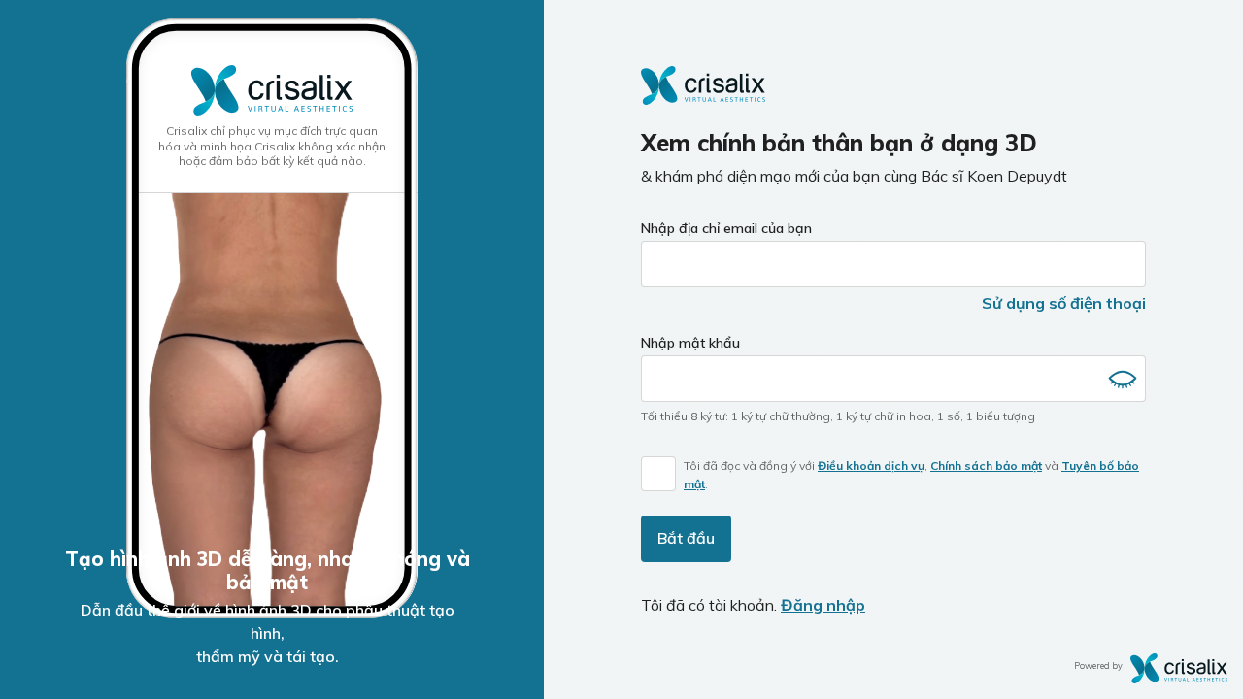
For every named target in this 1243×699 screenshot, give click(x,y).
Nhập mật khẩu (690, 342)
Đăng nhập (823, 605)
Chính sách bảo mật (986, 465)
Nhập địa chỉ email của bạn (726, 228)
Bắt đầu (686, 538)
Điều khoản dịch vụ (871, 465)
